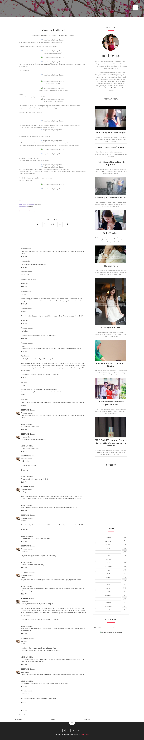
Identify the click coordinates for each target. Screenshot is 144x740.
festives (108, 588)
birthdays (108, 577)
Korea (108, 555)
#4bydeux (108, 537)
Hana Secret (30, 206)
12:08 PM (24, 429)
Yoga (108, 570)
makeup (108, 599)
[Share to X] (37, 224)
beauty (108, 574)
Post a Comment (25, 715)
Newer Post (19, 720)
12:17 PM (24, 710)
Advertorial (64, 35)
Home (53, 720)
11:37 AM (24, 323)
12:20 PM (24, 338)
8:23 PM (23, 395)
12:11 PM (24, 594)
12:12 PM (24, 634)
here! (113, 88)
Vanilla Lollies (21, 200)
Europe (108, 545)
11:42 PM (24, 257)
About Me (106, 638)
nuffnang (108, 602)
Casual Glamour (37, 204)
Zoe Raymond (84, 734)
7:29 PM (23, 378)
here (37, 211)
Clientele (115, 638)
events (108, 581)
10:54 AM (24, 304)
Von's (48, 64)
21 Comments (53, 35)
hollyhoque (108, 595)
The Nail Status (108, 566)
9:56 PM (23, 405)
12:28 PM (24, 351)
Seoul (108, 563)
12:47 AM (24, 267)
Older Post (86, 720)
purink (108, 610)
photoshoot (71, 35)
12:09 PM (24, 482)
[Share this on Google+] (45, 224)
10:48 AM (24, 287)
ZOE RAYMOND (26, 410)
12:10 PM (24, 541)
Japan (108, 552)
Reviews (108, 559)
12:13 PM (24, 664)
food (108, 592)
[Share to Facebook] (67, 224)
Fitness (108, 548)
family (108, 584)
